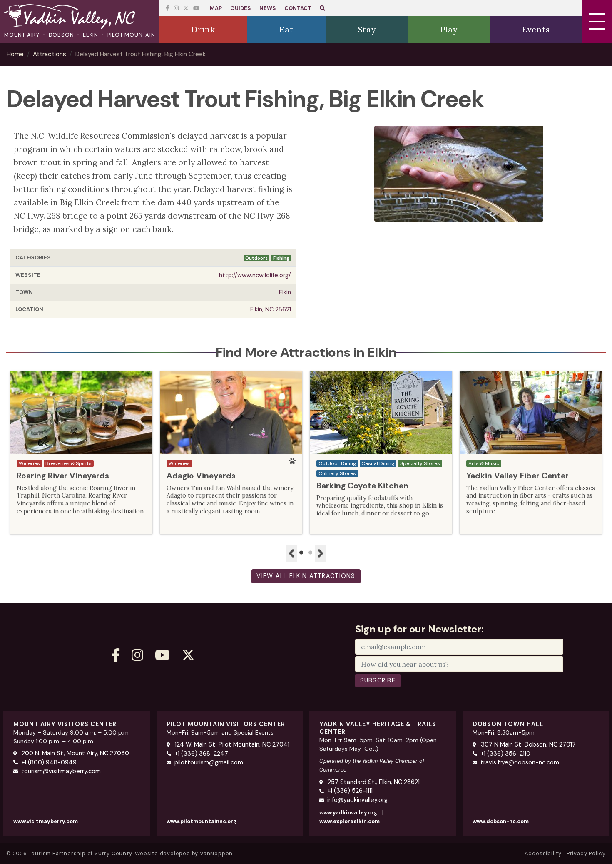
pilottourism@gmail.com (208, 762)
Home (15, 54)
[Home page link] (79, 17)
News (267, 8)
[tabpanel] (81, 452)
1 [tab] (301, 553)
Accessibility (543, 853)
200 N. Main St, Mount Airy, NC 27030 (74, 753)
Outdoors (256, 258)
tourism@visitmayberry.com (61, 771)
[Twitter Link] (196, 8)
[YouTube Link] (186, 8)
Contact (297, 8)
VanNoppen (216, 853)
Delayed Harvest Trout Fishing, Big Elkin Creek (140, 54)
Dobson (61, 34)
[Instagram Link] (176, 8)
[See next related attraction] (320, 553)
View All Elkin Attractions (305, 576)
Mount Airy (22, 34)
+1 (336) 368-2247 (201, 753)
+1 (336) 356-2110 (505, 753)
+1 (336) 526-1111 (350, 790)
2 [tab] (310, 553)
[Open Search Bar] (322, 8)
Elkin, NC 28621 (270, 309)
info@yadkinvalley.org (357, 800)
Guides (240, 8)
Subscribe (378, 680)
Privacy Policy (586, 853)
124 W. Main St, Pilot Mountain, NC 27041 (231, 744)
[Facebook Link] (167, 8)
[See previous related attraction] (291, 553)
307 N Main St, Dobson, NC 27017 (527, 744)
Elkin (90, 34)
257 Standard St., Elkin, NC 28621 (373, 782)
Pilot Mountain (131, 34)
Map (216, 8)
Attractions (49, 54)
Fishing (281, 258)
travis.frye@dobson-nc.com (519, 762)
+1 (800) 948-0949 (49, 762)
